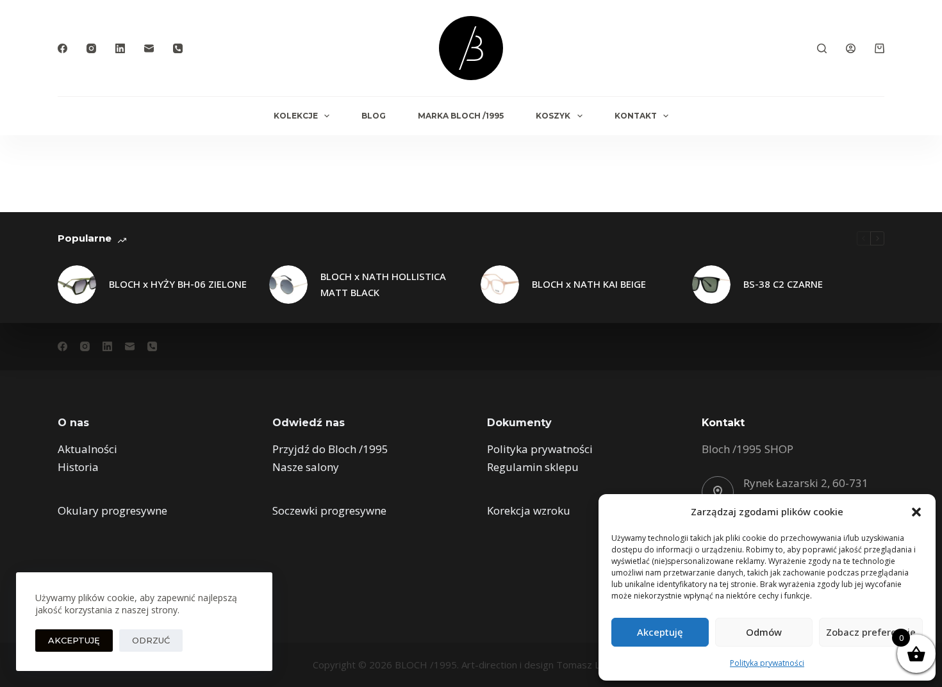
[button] (916, 512)
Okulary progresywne (112, 510)
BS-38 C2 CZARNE (783, 283)
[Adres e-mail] (149, 48)
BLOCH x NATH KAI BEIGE (589, 283)
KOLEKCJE (296, 115)
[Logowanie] (850, 48)
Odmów (764, 631)
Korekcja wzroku (528, 510)
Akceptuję (660, 631)
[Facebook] (62, 48)
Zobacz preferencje (871, 631)
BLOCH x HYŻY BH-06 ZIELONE (178, 283)
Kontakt (636, 115)
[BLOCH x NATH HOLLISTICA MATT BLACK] (288, 284)
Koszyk (553, 115)
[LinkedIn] (120, 48)
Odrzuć (151, 640)
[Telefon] (178, 48)
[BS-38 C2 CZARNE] (711, 284)
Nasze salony (305, 466)
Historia (78, 466)
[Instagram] (91, 48)
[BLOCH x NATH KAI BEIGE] (500, 284)
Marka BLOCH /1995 (461, 115)
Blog (373, 115)
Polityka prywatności (767, 663)
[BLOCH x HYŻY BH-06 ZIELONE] (77, 284)
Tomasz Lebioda (593, 664)
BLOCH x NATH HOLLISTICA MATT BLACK (383, 284)
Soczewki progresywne (329, 510)
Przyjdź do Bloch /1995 (330, 449)
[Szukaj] (822, 48)
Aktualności (87, 449)
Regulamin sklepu (533, 466)
